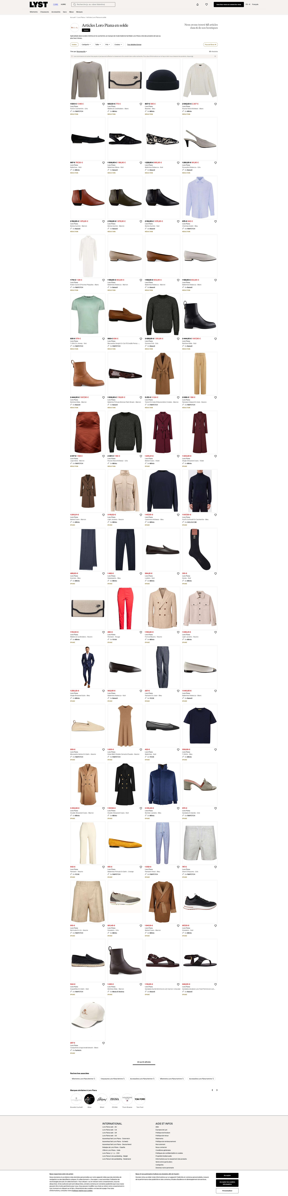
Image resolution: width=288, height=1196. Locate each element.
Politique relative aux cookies (82, 1191)
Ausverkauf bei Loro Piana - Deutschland (116, 1144)
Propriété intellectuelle (164, 1156)
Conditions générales (163, 1150)
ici (192, 56)
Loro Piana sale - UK (109, 1133)
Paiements (159, 1139)
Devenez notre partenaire (165, 1168)
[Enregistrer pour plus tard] (103, 104)
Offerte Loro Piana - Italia (111, 1150)
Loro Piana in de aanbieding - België (115, 1156)
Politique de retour (162, 1136)
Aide (157, 1127)
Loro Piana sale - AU (109, 1127)
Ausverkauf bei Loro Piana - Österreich (116, 1139)
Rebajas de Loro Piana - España (113, 1147)
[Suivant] (217, 1090)
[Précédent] (212, 1090)
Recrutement (160, 1144)
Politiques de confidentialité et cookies (169, 1153)
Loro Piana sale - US (109, 1136)
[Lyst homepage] (39, 4)
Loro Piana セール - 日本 (111, 1153)
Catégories (159, 1165)
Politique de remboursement (166, 1141)
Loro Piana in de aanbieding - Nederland (116, 1159)
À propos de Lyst (161, 1130)
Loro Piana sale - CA (109, 1130)
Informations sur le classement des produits (171, 1159)
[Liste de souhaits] (206, 4)
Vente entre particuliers (164, 1162)
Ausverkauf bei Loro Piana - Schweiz (115, 1141)
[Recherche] (74, 4)
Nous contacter (161, 1147)
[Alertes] (197, 4)
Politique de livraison (163, 1133)
